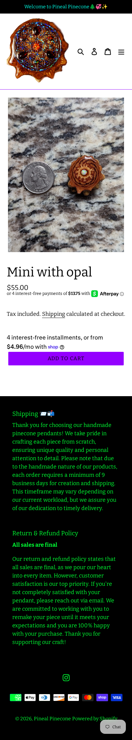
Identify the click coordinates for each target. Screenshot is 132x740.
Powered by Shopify (94, 719)
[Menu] (121, 51)
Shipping (53, 314)
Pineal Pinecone (52, 719)
